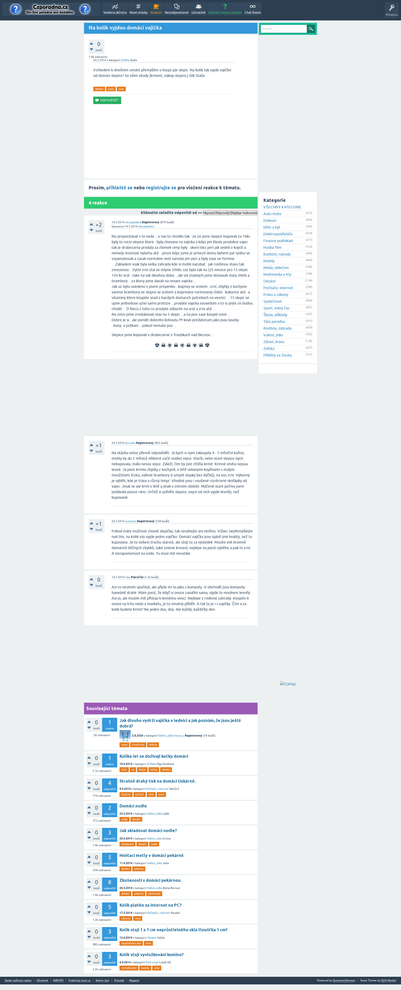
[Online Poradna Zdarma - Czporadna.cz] (51, 9)
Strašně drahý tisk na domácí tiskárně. (157, 781)
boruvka (130, 443)
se (133, 769)
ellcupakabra (133, 222)
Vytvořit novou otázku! (225, 12)
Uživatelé (198, 12)
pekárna (138, 868)
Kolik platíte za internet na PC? (150, 905)
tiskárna (126, 794)
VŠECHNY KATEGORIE (282, 207)
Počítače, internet (157, 788)
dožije (142, 769)
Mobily (269, 261)
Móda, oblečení (276, 268)
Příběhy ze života (277, 355)
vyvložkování (128, 968)
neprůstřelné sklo (131, 943)
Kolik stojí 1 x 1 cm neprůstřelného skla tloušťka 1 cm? (173, 929)
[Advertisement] (171, 141)
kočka (153, 769)
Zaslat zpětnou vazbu (18, 980)
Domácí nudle (133, 805)
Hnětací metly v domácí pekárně (152, 855)
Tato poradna (274, 321)
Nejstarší (210, 213)
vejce (111, 89)
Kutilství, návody (277, 254)
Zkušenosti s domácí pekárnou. (150, 880)
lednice (153, 744)
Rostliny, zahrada (277, 328)
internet (125, 918)
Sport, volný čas (276, 308)
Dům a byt (152, 962)
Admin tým (102, 980)
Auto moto (272, 214)
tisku (161, 794)
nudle (124, 819)
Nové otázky (138, 12)
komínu (145, 968)
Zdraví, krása (273, 342)
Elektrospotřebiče (278, 234)
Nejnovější (224, 213)
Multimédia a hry (277, 274)
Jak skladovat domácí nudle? (148, 830)
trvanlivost (138, 744)
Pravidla (119, 980)
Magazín (134, 980)
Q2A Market (388, 980)
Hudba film (272, 247)
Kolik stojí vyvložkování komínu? (152, 954)
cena (121, 89)
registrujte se (161, 187)
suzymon (130, 521)
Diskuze (269, 220)
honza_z (179, 735)
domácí (99, 89)
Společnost (272, 301)
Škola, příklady (275, 315)
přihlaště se (119, 187)
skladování (127, 844)
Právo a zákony (275, 294)
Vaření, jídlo (165, 735)
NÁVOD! (58, 980)
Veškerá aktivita (115, 12)
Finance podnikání (278, 241)
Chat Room (253, 12)
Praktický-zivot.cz (79, 980)
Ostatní (151, 937)
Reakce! (156, 12)
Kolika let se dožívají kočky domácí (154, 756)
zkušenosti (154, 893)
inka (127, 577)
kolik (124, 769)
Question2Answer (344, 980)
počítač (139, 794)
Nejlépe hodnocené (244, 213)
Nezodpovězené (177, 12)
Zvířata (125, 60)
